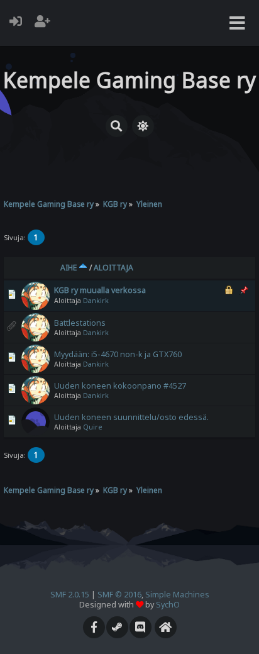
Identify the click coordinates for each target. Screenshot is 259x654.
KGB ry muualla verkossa (100, 290)
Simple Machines (177, 594)
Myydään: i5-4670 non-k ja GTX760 (118, 354)
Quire (92, 427)
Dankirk (96, 300)
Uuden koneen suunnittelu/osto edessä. (131, 417)
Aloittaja (113, 267)
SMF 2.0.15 (69, 594)
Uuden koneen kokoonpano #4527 (120, 385)
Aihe (69, 267)
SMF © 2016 (119, 594)
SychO (168, 604)
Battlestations (80, 323)
